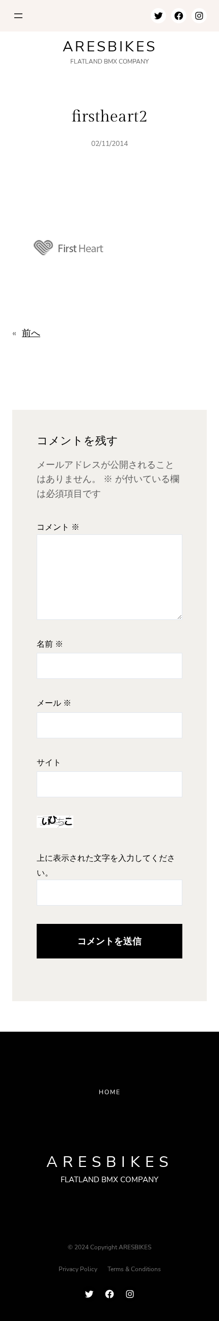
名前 (50, 644)
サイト (49, 763)
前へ (31, 333)
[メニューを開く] (18, 16)
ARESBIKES (110, 46)
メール (54, 703)
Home (110, 1092)
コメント (58, 527)
